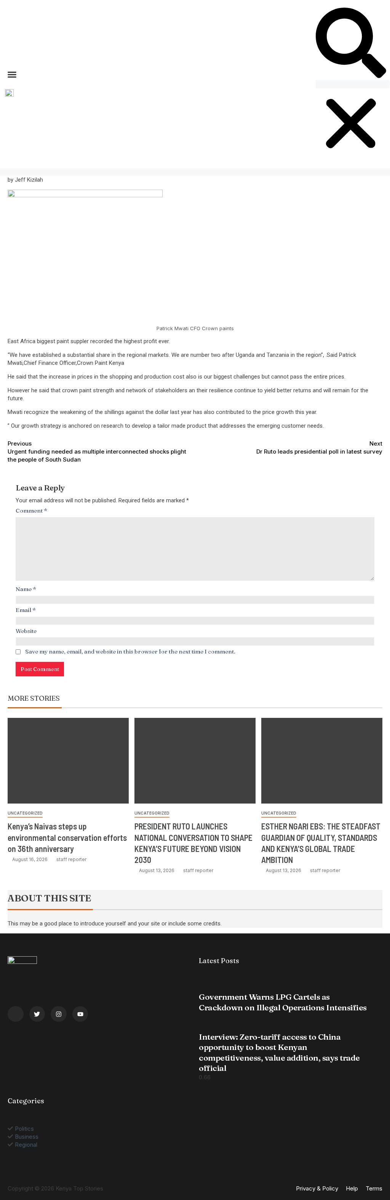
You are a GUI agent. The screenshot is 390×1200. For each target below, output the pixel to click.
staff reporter (71, 859)
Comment (32, 510)
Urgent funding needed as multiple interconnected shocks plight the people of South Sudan (97, 451)
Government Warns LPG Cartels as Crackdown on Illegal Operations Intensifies (283, 1002)
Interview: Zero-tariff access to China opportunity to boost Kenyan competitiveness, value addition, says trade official (279, 1052)
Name (26, 589)
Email (26, 610)
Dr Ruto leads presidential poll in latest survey (319, 447)
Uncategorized (25, 813)
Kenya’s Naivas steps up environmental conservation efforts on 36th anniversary (67, 837)
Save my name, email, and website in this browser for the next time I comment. (130, 651)
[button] (12, 74)
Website (26, 630)
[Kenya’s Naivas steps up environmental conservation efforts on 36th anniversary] (68, 761)
